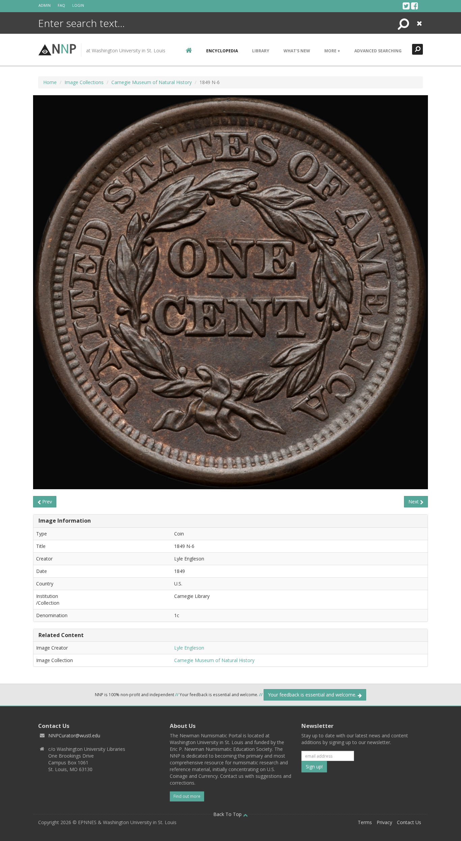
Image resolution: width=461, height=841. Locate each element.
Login (78, 5)
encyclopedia (222, 51)
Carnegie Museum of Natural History (151, 82)
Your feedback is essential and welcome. (313, 694)
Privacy (384, 822)
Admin (44, 5)
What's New (296, 51)
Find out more (186, 796)
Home (50, 82)
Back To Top (228, 814)
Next (414, 501)
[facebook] (414, 6)
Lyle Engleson (189, 648)
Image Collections (84, 82)
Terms (365, 822)
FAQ (61, 5)
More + (332, 51)
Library (260, 51)
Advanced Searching (378, 51)
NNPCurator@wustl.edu (74, 735)
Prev (46, 501)
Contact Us (409, 822)
